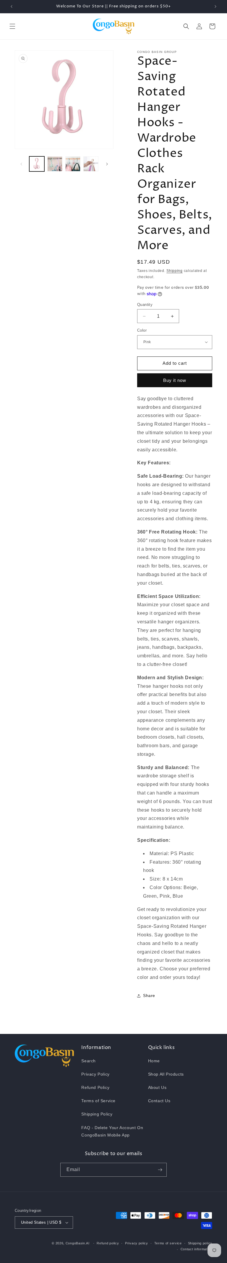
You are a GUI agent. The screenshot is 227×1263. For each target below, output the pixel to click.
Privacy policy (136, 1243)
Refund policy (108, 1243)
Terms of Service (98, 1100)
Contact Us (159, 1100)
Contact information (196, 1249)
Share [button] (149, 995)
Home (154, 1060)
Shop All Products (166, 1074)
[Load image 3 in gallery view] (72, 163)
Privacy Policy (95, 1074)
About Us (157, 1087)
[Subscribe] (159, 1170)
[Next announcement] (215, 6)
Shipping (174, 271)
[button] (12, 26)
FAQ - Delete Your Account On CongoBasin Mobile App (112, 1131)
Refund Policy (95, 1087)
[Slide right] (107, 164)
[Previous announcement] (11, 6)
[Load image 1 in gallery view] (36, 163)
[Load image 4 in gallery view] (90, 163)
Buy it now (174, 380)
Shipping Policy (96, 1114)
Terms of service (168, 1243)
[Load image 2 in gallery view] (54, 163)
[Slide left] (21, 164)
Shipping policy (200, 1243)
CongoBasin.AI (78, 1243)
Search (88, 1060)
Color (142, 330)
